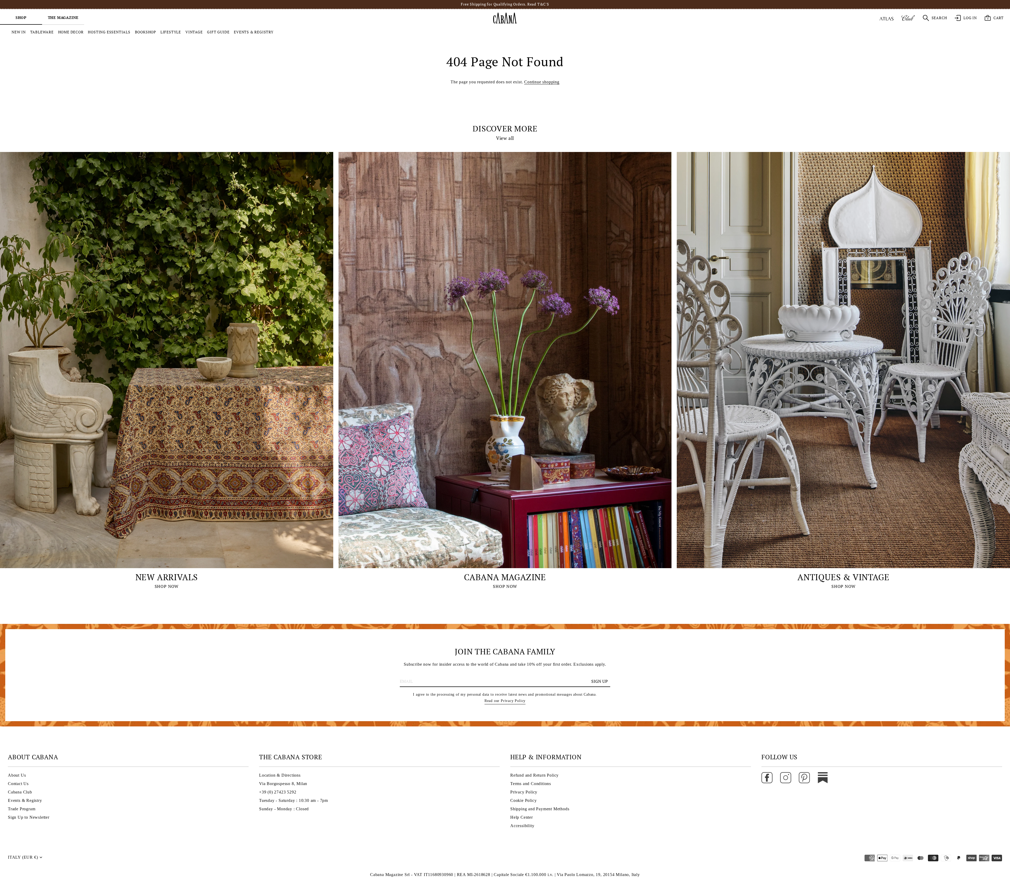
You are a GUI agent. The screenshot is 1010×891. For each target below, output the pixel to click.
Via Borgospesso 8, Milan (283, 783)
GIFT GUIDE (218, 31)
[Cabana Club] (908, 18)
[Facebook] (766, 777)
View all (505, 138)
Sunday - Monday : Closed (284, 809)
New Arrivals (166, 577)
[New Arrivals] (166, 360)
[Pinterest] (804, 777)
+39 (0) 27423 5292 (277, 792)
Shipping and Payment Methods (539, 809)
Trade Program (21, 809)
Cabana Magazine (505, 577)
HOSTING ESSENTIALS (109, 31)
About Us (17, 775)
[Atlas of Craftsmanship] (886, 18)
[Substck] (822, 777)
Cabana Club (20, 792)
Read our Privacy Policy (505, 701)
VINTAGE (194, 31)
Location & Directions (280, 775)
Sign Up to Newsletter (28, 817)
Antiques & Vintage (843, 577)
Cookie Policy (523, 800)
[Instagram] (785, 777)
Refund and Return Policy (534, 775)
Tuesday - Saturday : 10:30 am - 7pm (293, 800)
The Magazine (63, 17)
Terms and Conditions (530, 783)
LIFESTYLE (170, 31)
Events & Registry (25, 800)
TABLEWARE (42, 31)
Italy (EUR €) (23, 857)
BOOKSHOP (145, 31)
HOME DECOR (71, 31)
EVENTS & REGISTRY (254, 31)
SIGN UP (599, 681)
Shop (21, 17)
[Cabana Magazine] (505, 360)
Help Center (521, 817)
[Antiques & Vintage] (843, 360)
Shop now (167, 586)
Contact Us (18, 783)
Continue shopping (541, 82)
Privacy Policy (523, 792)
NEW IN (19, 31)
